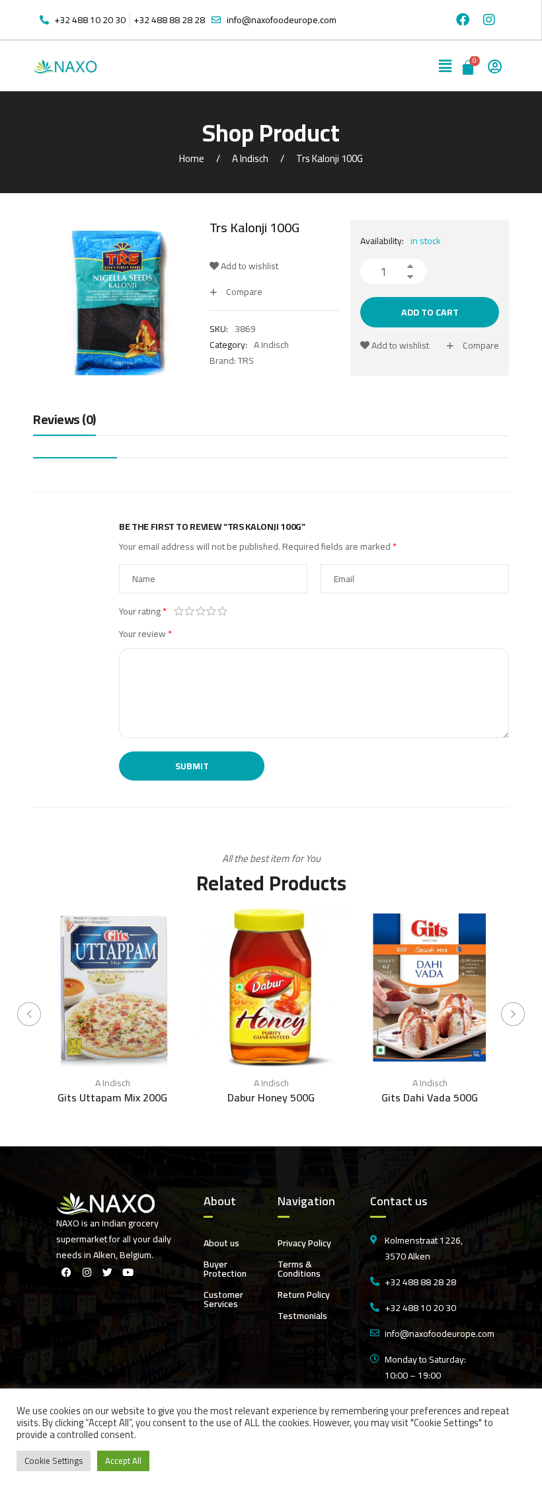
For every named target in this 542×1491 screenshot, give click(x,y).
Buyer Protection (225, 1269)
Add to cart (430, 312)
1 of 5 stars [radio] (178, 611)
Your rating (143, 611)
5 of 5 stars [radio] (222, 611)
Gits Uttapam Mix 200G (112, 1097)
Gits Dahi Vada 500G (429, 1097)
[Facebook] (462, 20)
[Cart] (469, 65)
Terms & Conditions (299, 1269)
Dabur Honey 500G (271, 1097)
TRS (246, 360)
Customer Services (223, 1299)
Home (191, 158)
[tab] (64, 422)
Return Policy (304, 1294)
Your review (145, 634)
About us (221, 1243)
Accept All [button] (123, 1461)
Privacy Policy (304, 1243)
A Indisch (250, 158)
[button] (445, 66)
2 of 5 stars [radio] (190, 611)
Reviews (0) (64, 420)
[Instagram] (489, 20)
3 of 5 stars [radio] (200, 611)
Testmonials (302, 1315)
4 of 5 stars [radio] (211, 611)
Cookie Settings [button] (53, 1461)
